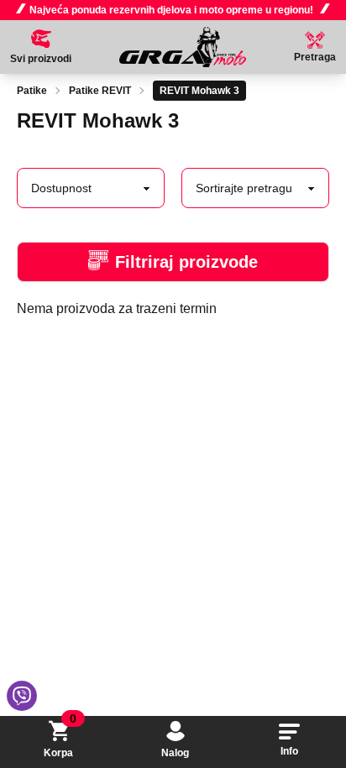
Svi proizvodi (40, 59)
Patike (32, 91)
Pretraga (315, 57)
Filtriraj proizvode (186, 262)
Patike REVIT (100, 91)
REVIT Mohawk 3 (199, 91)
